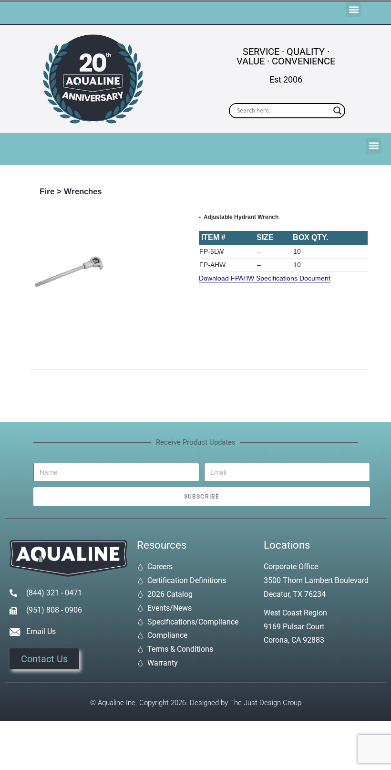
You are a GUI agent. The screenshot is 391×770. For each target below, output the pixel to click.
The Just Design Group (265, 702)
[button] (353, 9)
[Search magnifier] (337, 110)
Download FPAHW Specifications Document (264, 278)
